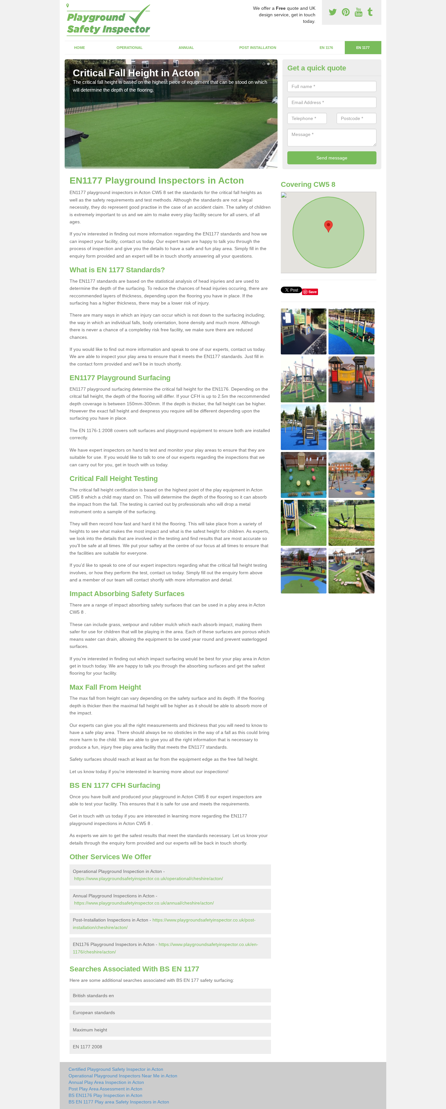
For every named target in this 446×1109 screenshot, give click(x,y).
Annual (186, 48)
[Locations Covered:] (67, 5)
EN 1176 (326, 48)
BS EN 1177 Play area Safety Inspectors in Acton (119, 1101)
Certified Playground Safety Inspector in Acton (116, 1069)
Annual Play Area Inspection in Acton (106, 1082)
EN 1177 (363, 48)
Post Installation (257, 48)
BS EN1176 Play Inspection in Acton (105, 1095)
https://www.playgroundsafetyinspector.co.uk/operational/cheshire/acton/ (148, 878)
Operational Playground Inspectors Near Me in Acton (123, 1075)
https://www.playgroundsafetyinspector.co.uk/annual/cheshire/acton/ (144, 903)
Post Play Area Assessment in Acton (105, 1088)
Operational (130, 48)
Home (79, 48)
